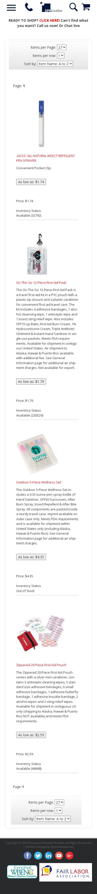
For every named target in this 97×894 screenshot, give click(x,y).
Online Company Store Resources (50, 847)
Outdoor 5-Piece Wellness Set (38, 482)
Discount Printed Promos (46, 843)
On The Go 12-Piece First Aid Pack (41, 282)
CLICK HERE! (49, 20)
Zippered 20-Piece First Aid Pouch (41, 665)
